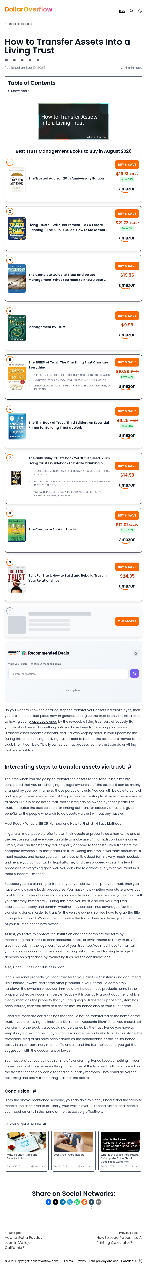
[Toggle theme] (136, 653)
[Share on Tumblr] (91, 1202)
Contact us (129, 1261)
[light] (140, 11)
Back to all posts (20, 24)
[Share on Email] (98, 1202)
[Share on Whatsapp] (77, 1202)
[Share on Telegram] (70, 1202)
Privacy (81, 1261)
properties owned (43, 721)
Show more (20, 91)
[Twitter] (140, 1261)
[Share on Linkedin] (63, 1202)
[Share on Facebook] (48, 1202)
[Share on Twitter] (55, 1202)
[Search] (131, 11)
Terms (68, 1261)
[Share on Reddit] (84, 1202)
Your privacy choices (103, 1261)
